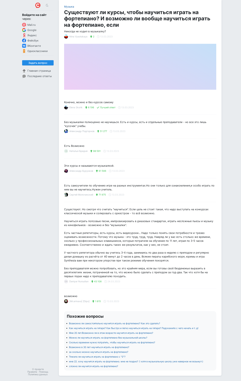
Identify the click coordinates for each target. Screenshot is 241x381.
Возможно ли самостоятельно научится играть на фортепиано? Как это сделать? (114, 323)
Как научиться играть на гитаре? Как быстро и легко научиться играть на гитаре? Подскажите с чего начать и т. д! (133, 328)
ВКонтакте (34, 45)
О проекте (38, 369)
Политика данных (38, 374)
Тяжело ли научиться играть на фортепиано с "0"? (97, 356)
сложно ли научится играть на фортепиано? (93, 366)
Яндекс (32, 35)
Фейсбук (33, 40)
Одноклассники (37, 51)
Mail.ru (31, 24)
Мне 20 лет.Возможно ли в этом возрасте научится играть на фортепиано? (111, 332)
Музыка (69, 6)
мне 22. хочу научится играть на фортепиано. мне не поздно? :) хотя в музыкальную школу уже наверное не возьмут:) (136, 361)
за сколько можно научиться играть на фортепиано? (98, 351)
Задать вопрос (37, 62)
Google (31, 30)
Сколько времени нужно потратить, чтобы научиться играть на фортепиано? (112, 342)
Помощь (43, 371)
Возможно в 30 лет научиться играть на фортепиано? (99, 347)
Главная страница (39, 70)
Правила (32, 371)
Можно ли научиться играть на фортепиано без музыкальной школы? (108, 337)
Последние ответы (39, 76)
